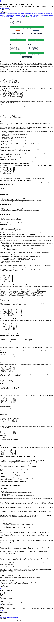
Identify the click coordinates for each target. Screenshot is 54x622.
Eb (1, 0)
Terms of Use (6, 617)
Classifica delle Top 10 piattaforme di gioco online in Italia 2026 (23, 13)
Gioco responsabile (17, 16)
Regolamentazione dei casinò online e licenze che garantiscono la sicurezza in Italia (18, 14)
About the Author (15, 617)
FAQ (36, 16)
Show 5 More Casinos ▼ (27, 57)
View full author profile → (3, 588)
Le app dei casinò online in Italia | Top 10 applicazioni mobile (20, 15)
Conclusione (33, 16)
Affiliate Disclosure (10, 617)
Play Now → (27, 26)
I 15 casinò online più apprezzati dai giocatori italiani (7, 13)
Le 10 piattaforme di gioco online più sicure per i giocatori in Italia (38, 14)
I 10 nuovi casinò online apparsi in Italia (37, 13)
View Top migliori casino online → (5, 8)
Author (1, 1)
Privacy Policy (2, 617)
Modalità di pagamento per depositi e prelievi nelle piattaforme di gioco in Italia (40, 15)
